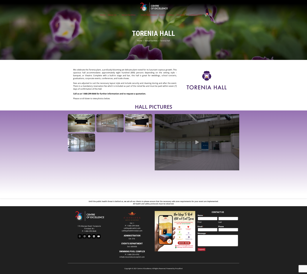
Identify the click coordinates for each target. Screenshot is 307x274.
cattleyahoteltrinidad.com (132, 231)
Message (202, 233)
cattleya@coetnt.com (132, 228)
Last (220, 222)
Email (201, 226)
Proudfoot (179, 268)
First (199, 222)
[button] (113, 15)
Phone (221, 226)
